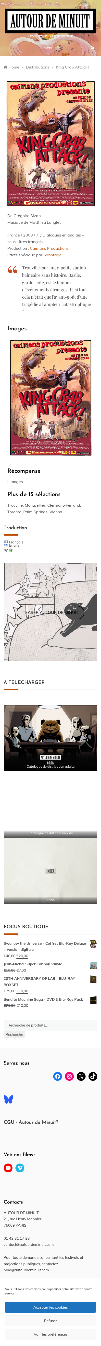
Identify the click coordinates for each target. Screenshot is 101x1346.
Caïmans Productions (49, 248)
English (15, 545)
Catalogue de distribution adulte (51, 766)
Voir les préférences (50, 1334)
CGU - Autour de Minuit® (31, 1122)
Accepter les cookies (50, 1307)
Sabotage (52, 254)
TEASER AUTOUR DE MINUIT (50, 612)
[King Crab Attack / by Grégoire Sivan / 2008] (50, 142)
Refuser (50, 1320)
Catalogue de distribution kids (50, 833)
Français (16, 542)
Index (51, 899)
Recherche (14, 1034)
